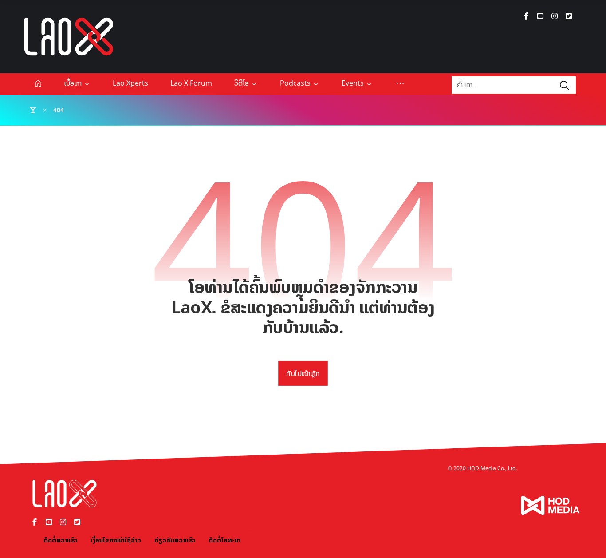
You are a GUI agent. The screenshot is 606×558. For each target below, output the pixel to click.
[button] (526, 16)
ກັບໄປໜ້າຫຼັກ (303, 373)
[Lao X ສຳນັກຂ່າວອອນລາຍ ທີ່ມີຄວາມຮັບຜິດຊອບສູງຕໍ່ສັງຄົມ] (68, 36)
